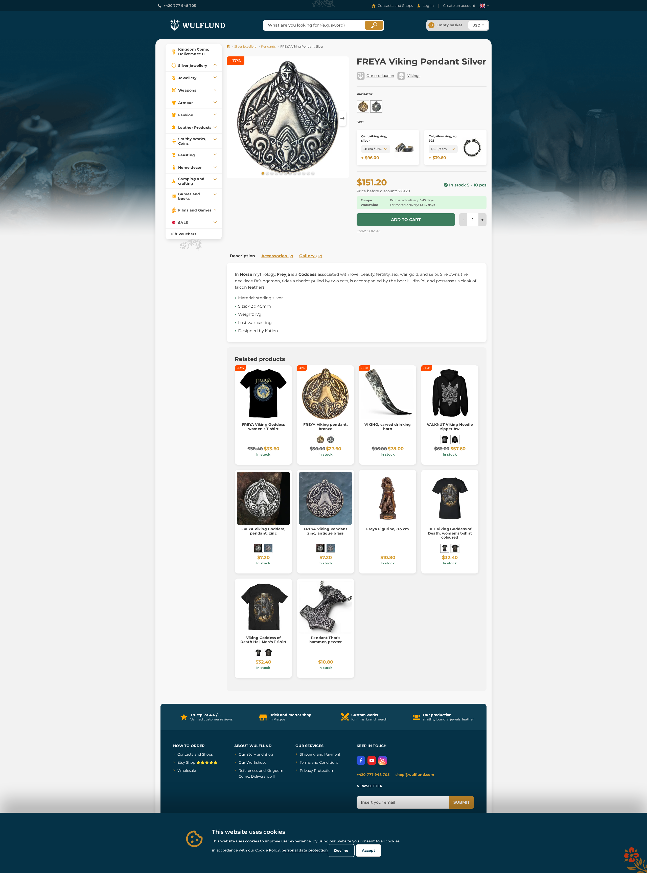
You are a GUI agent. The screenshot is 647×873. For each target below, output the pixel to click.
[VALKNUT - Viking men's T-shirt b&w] (444, 439)
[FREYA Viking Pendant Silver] (376, 106)
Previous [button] (233, 118)
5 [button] (281, 173)
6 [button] (285, 173)
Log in (428, 5)
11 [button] (308, 173)
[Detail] (404, 147)
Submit (461, 802)
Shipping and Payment (320, 754)
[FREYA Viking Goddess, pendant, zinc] (258, 548)
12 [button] (312, 173)
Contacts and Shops (395, 5)
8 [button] (294, 173)
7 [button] (290, 173)
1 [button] (262, 173)
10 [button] (303, 173)
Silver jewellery (245, 46)
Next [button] (342, 118)
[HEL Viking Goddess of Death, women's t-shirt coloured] (444, 548)
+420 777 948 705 (180, 5)
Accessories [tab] (277, 255)
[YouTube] (371, 760)
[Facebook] (361, 760)
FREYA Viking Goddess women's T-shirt (263, 426)
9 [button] (299, 173)
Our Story (247, 754)
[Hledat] (374, 25)
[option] (288, 118)
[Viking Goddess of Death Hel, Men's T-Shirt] (454, 548)
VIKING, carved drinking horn (387, 426)
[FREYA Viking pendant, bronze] (363, 106)
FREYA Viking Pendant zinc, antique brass (325, 531)
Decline (341, 850)
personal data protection (305, 850)
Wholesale (186, 770)
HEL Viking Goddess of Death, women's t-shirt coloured (450, 533)
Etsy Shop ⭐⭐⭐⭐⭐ (197, 762)
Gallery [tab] (310, 255)
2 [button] (267, 173)
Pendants (268, 46)
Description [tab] (242, 255)
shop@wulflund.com (415, 774)
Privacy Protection (316, 770)
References (248, 770)
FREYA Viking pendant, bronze (325, 426)
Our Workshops (252, 762)
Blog (269, 754)
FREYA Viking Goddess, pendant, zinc (263, 531)
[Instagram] (382, 760)
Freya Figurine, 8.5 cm (387, 529)
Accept (368, 850)
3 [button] (271, 173)
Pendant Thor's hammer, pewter (325, 639)
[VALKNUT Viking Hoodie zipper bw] (454, 439)
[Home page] (228, 46)
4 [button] (276, 173)
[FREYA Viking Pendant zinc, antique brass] (268, 548)
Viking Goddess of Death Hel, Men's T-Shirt (263, 639)
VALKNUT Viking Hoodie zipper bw (450, 426)
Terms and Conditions (319, 762)
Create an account (459, 5)
